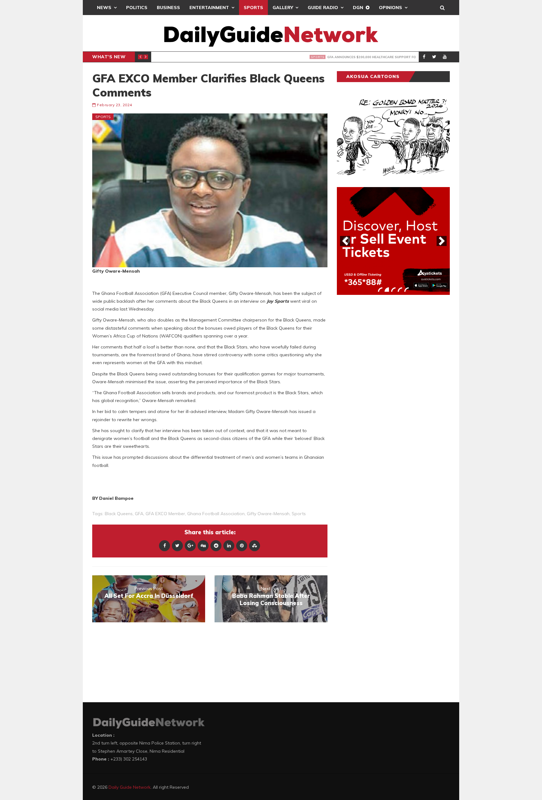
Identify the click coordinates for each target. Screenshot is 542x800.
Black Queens (119, 513)
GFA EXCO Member (165, 513)
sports (299, 513)
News (104, 7)
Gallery (283, 7)
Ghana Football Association (216, 513)
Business (168, 7)
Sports (253, 7)
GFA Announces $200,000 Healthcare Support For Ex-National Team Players (278, 57)
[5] (406, 289)
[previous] (345, 241)
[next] (442, 241)
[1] (380, 289)
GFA (139, 513)
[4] (400, 289)
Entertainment (209, 7)
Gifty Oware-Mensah (268, 513)
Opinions (390, 7)
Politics (136, 7)
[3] (393, 289)
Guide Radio (323, 7)
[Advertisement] (384, 398)
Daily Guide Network (130, 787)
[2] (387, 289)
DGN (358, 7)
